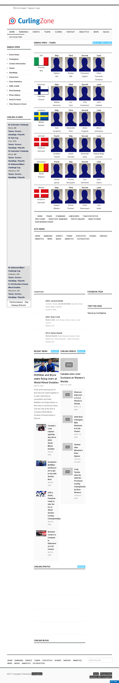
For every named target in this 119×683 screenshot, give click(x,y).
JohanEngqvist (84, 129)
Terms (96, 674)
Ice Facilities (15, 37)
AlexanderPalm (71, 129)
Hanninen (41, 84)
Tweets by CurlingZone (97, 313)
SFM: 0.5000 (14, 86)
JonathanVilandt (56, 155)
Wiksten (41, 187)
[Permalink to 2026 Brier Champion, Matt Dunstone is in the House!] (68, 418)
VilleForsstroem (84, 103)
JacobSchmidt (71, 155)
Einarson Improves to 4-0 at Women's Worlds (78, 398)
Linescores (13, 77)
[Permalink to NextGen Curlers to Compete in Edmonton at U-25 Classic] (41, 533)
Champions (14, 59)
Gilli (41, 55)
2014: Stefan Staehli (54, 333)
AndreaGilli (71, 74)
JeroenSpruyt (56, 181)
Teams (47, 32)
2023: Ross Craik (53, 317)
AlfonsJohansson (98, 129)
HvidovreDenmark (41, 149)
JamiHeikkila (99, 103)
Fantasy (71, 32)
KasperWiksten (57, 206)
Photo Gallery (14, 95)
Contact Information (17, 63)
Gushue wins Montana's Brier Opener (78, 450)
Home (12, 32)
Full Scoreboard (16, 302)
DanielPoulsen (70, 206)
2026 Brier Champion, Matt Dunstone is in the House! (78, 424)
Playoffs (21, 134)
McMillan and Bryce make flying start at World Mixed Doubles (46, 378)
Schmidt (41, 136)
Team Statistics (15, 81)
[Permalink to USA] (41, 493)
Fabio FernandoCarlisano (99, 76)
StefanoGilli (57, 74)
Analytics (84, 32)
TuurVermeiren (85, 181)
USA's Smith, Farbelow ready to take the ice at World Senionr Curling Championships (54, 505)
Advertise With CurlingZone (101, 677)
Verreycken (41, 161)
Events (36, 32)
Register (31, 8)
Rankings (23, 32)
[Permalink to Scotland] (41, 463)
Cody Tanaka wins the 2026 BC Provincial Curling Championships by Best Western (80, 481)
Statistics (81, 236)
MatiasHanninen (57, 103)
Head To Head (15, 99)
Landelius (41, 110)
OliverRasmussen (85, 206)
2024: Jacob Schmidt (54, 301)
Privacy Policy (106, 674)
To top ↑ (114, 682)
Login (38, 8)
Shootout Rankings (58, 219)
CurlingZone (37, 674)
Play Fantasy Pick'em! (20, 303)
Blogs (106, 32)
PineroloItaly (41, 69)
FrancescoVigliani (85, 74)
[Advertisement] (19, 222)
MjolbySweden (41, 123)
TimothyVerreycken (70, 181)
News (96, 32)
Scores (58, 32)
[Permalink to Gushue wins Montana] (68, 446)
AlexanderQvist (85, 155)
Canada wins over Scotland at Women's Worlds (72, 377)
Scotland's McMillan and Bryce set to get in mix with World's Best (52, 471)
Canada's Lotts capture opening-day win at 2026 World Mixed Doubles (52, 437)
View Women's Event (17, 104)
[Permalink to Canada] (41, 427)
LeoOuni (71, 103)
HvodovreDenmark (41, 201)
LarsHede (99, 206)
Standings (13, 72)
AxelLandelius (57, 129)
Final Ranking (14, 90)
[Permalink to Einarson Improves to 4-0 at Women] (68, 394)
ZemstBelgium (41, 175)
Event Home (14, 54)
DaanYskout (99, 181)
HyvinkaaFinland (41, 98)
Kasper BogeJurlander (99, 155)
